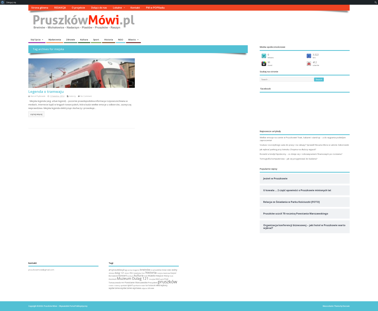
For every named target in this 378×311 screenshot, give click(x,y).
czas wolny (172, 269)
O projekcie (78, 7)
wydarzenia (114, 288)
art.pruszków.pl (116, 269)
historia (150, 272)
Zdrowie (70, 39)
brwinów (145, 269)
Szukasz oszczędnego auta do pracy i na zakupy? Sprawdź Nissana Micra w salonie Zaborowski (304, 145)
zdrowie (150, 288)
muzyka (152, 279)
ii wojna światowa (163, 273)
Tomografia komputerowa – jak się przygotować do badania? (288, 158)
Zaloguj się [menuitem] (11, 2)
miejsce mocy (162, 275)
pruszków (167, 282)
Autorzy (72, 96)
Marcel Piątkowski (38, 96)
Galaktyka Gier (139, 273)
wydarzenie (126, 288)
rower (111, 285)
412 (315, 62)
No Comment (86, 96)
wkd (158, 285)
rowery (117, 285)
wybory (164, 285)
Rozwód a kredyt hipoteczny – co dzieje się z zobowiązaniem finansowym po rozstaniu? (301, 154)
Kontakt (135, 7)
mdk (145, 276)
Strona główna (39, 7)
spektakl (123, 285)
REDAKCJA (60, 7)
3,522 (316, 54)
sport (130, 285)
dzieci (127, 273)
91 (269, 62)
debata (111, 273)
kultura (138, 275)
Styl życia (35, 39)
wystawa (136, 288)
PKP (122, 283)
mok (171, 276)
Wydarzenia (54, 39)
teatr (143, 285)
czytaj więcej (36, 114)
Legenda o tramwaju (46, 91)
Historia (108, 39)
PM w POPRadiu (155, 7)
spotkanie (137, 285)
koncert (122, 275)
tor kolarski (151, 285)
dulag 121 (119, 272)
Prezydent (152, 282)
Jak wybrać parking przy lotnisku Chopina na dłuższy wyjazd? (288, 149)
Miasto (132, 39)
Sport (96, 39)
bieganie (136, 270)
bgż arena (128, 270)
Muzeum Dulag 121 (133, 278)
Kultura (84, 39)
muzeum (113, 279)
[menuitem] (2, 2)
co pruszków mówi (158, 270)
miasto (151, 275)
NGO (120, 39)
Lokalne (117, 7)
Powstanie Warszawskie (136, 282)
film (131, 273)
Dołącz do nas (99, 7)
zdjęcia (144, 288)
